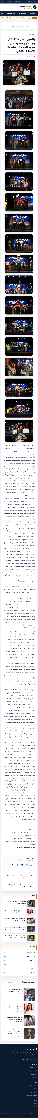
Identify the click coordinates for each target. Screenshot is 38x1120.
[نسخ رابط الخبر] (12, 865)
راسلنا (35, 1103)
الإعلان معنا (34, 1106)
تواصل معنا (17, 1)
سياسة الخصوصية (32, 1095)
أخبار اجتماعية (22, 13)
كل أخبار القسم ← (7, 982)
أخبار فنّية (28, 24)
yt (23, 1059)
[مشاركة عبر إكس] (22, 865)
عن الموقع (10, 1)
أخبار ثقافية (34, 1074)
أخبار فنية (34, 1077)
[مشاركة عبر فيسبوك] (26, 865)
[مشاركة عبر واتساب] (31, 865)
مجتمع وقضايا (33, 1085)
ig (27, 1059)
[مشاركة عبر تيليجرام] (17, 865)
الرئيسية (32, 13)
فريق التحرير (34, 1092)
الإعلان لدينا (3, 1)
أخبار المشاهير (10, 13)
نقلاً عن (35, 1088)
